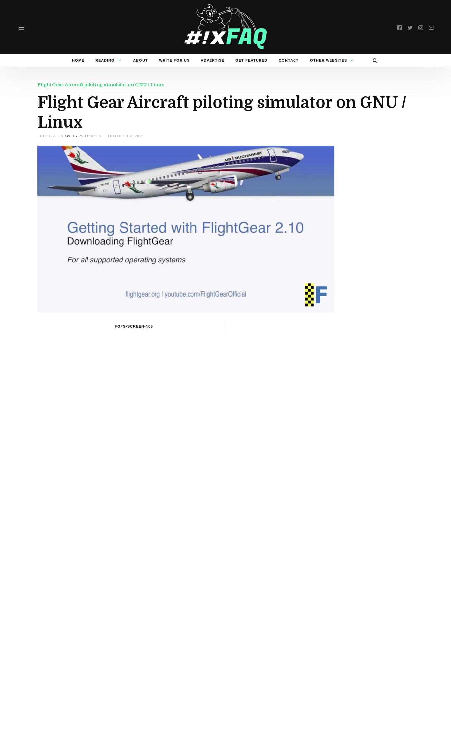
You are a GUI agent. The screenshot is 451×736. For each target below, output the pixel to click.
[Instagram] (421, 27)
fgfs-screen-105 (134, 326)
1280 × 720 (75, 135)
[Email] (431, 27)
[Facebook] (399, 27)
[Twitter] (410, 27)
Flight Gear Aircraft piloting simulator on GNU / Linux (100, 84)
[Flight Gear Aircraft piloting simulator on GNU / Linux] (185, 228)
